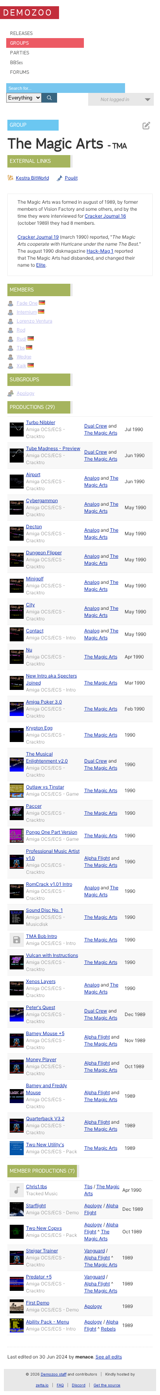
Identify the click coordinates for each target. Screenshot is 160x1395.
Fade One (27, 303)
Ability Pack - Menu (47, 1322)
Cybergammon (42, 500)
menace (84, 1357)
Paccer (34, 806)
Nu (29, 650)
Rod (21, 330)
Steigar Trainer (42, 1251)
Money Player (41, 1059)
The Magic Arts (100, 433)
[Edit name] (146, 125)
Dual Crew (95, 426)
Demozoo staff (53, 1374)
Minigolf (34, 578)
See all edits (109, 1357)
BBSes (16, 62)
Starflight (36, 1205)
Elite (40, 265)
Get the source (107, 1385)
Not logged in (115, 99)
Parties (19, 53)
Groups (19, 43)
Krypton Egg (39, 728)
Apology (26, 393)
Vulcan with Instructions (52, 955)
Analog (91, 478)
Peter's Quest (40, 1007)
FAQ (60, 1385)
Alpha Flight (97, 858)
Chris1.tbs (36, 1186)
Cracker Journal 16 (105, 216)
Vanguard (94, 1251)
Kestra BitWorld (32, 178)
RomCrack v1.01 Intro (49, 884)
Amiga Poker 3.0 (44, 702)
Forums (19, 72)
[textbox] (65, 88)
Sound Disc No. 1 (44, 910)
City (30, 605)
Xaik (21, 365)
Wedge (24, 357)
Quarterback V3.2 (45, 1118)
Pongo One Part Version (51, 832)
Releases (21, 33)
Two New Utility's (45, 1144)
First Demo (37, 1303)
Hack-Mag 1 (100, 251)
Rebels (108, 1329)
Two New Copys (44, 1228)
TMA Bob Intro (41, 936)
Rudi (21, 339)
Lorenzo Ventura (34, 321)
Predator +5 (39, 1277)
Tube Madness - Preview (53, 448)
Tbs (21, 348)
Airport (33, 474)
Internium (27, 312)
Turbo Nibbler (40, 422)
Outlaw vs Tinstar (45, 787)
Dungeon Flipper (44, 552)
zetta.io (42, 1385)
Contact (34, 631)
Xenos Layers (41, 981)
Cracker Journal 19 (38, 237)
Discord (78, 1385)
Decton (34, 526)
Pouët (71, 178)
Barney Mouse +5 (45, 1033)
